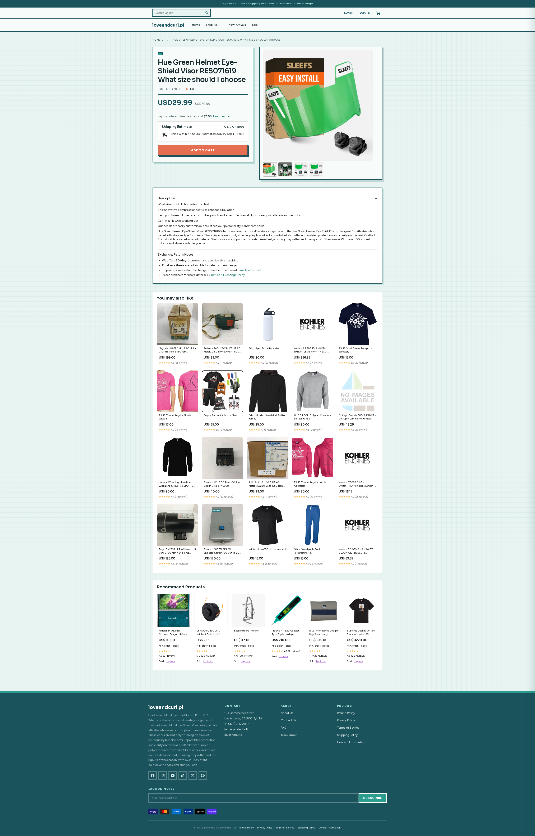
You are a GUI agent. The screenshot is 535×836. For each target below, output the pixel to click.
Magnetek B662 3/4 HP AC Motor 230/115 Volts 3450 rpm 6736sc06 (177, 350)
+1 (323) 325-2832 (236, 724)
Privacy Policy (346, 720)
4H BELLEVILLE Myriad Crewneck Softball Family (312, 417)
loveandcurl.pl (168, 25)
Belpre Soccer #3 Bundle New (220, 415)
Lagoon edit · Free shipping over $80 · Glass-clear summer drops (267, 3)
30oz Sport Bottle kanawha (264, 348)
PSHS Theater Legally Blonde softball (175, 417)
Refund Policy (346, 713)
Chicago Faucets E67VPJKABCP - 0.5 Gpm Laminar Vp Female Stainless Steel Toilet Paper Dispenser (357, 417)
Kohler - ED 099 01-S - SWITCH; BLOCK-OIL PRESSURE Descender (357, 551)
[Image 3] (301, 169)
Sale (255, 24)
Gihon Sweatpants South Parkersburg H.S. (307, 551)
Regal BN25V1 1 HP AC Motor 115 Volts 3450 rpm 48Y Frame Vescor (177, 551)
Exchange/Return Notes (175, 254)
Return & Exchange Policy (228, 275)
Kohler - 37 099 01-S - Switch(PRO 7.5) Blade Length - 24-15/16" (357, 484)
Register (365, 12)
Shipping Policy (347, 735)
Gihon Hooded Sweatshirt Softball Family (267, 417)
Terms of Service (348, 727)
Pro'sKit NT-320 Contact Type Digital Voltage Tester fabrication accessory (285, 632)
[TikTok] (182, 775)
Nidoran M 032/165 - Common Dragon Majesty (173, 632)
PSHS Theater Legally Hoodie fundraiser (310, 484)
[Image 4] (316, 169)
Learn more (221, 116)
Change (238, 127)
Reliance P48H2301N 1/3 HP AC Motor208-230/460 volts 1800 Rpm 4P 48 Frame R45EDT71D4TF (222, 350)
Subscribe (372, 798)
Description (166, 198)
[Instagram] (162, 775)
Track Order (289, 735)
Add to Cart (203, 150)
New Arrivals (237, 24)
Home (196, 24)
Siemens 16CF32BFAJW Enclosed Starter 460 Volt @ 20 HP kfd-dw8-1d (221, 551)
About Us (287, 713)
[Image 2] (285, 169)
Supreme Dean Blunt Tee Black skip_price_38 (361, 632)
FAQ (283, 727)
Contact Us (288, 720)
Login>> (170, 661)
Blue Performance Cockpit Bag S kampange (323, 632)
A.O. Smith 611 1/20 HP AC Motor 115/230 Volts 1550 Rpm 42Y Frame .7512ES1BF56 (266, 484)
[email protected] (249, 270)
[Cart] (378, 13)
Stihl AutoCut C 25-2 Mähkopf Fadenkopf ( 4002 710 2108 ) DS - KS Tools (209, 632)
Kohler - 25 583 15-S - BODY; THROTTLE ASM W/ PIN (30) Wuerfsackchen (310, 350)
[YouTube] (172, 775)
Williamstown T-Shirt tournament (267, 549)
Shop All (211, 24)
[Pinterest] (203, 775)
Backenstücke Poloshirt (246, 630)
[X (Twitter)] (193, 775)
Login (349, 12)
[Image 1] (270, 169)
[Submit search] (206, 13)
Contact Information (351, 742)
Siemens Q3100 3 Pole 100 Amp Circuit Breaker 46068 (222, 484)
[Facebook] (152, 775)
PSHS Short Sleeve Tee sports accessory (355, 350)
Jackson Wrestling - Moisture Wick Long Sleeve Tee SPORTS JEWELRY (176, 484)
